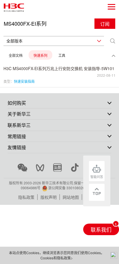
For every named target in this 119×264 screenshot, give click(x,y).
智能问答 (96, 176)
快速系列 (40, 55)
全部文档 (16, 55)
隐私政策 (26, 197)
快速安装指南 (24, 81)
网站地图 (71, 197)
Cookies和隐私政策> (56, 257)
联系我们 (101, 229)
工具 (61, 55)
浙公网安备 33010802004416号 (73, 187)
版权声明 (48, 197)
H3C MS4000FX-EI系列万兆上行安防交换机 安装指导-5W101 (58, 68)
